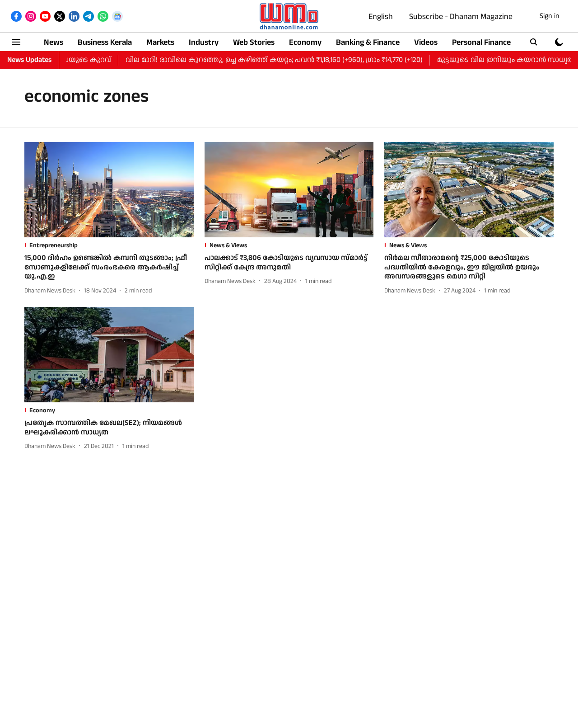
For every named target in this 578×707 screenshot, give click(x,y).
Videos (426, 42)
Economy (305, 42)
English (380, 16)
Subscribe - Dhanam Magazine (461, 16)
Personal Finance (481, 42)
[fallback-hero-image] (109, 189)
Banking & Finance (368, 42)
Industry (204, 42)
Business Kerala (105, 42)
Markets (160, 42)
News (53, 42)
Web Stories (254, 42)
